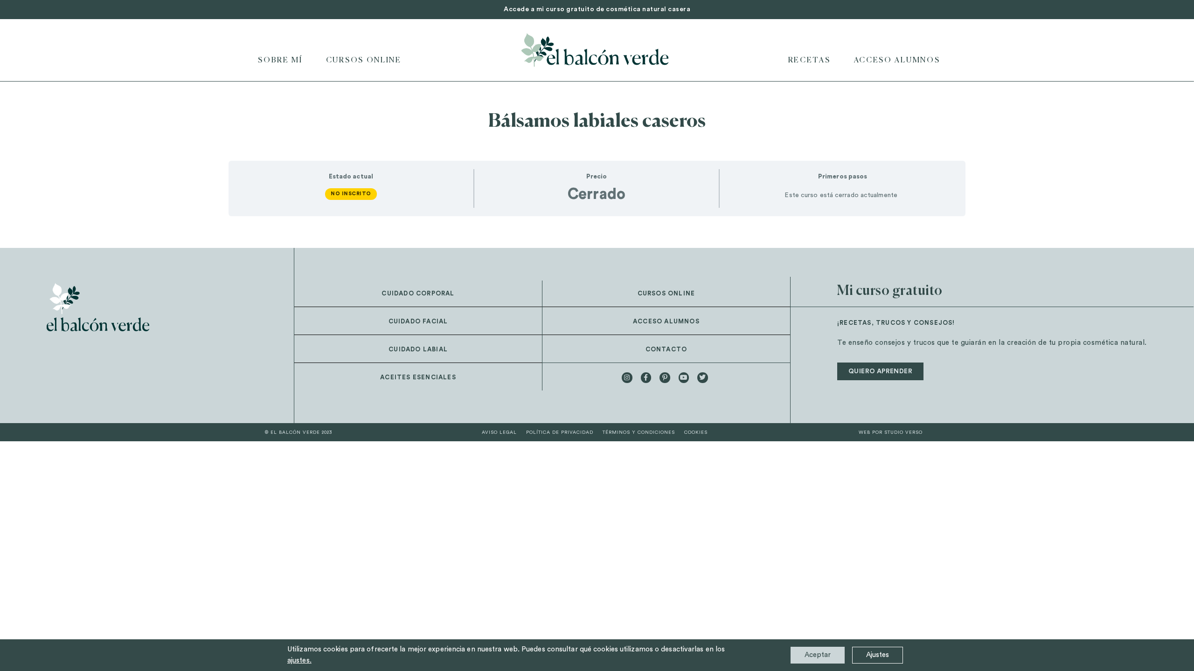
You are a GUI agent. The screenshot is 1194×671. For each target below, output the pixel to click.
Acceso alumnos (666, 321)
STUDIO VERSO (903, 432)
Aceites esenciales (418, 377)
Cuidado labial (418, 349)
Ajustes (877, 654)
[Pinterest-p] (664, 377)
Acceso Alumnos (897, 60)
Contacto (666, 349)
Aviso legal (499, 432)
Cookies (696, 432)
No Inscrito (351, 193)
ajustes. (299, 660)
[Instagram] (627, 377)
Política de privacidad (559, 432)
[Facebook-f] (646, 377)
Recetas (809, 60)
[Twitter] (702, 377)
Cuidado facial (418, 321)
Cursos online (364, 60)
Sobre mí (280, 60)
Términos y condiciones (639, 432)
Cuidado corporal (418, 293)
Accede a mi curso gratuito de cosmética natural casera (597, 9)
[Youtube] (684, 377)
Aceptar (818, 654)
